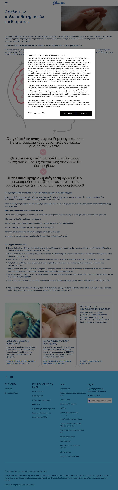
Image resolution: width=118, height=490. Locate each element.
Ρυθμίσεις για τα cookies (36, 113)
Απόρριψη (68, 113)
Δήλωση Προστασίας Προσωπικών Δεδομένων (45, 107)
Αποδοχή (84, 113)
